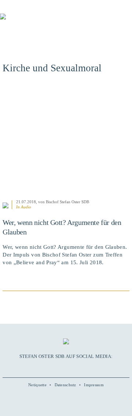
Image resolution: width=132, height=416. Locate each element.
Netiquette (37, 385)
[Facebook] (50, 367)
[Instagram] (66, 367)
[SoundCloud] (73, 367)
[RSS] (81, 367)
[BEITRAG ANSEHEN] (66, 141)
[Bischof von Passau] (44, 22)
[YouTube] (57, 367)
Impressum (94, 385)
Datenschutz (65, 385)
